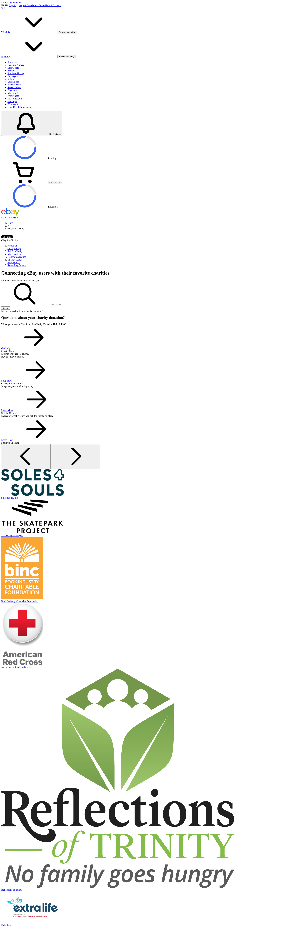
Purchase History (16, 73)
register (23, 5)
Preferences (13, 95)
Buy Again (13, 76)
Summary (12, 62)
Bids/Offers (13, 67)
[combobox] (62, 304)
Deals (29, 5)
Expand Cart (55, 182)
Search (5, 308)
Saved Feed (13, 81)
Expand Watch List (67, 32)
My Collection (15, 98)
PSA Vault (13, 104)
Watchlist (12, 70)
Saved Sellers (14, 87)
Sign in (12, 5)
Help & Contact (53, 5)
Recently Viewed (16, 65)
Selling (11, 79)
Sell (3, 8)
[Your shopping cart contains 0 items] (24, 182)
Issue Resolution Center (19, 107)
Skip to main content (11, 2)
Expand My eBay (66, 57)
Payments (12, 90)
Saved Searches (15, 84)
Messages (12, 101)
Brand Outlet (38, 5)
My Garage (13, 93)
